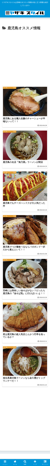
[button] (44, 378)
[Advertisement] (25, 58)
